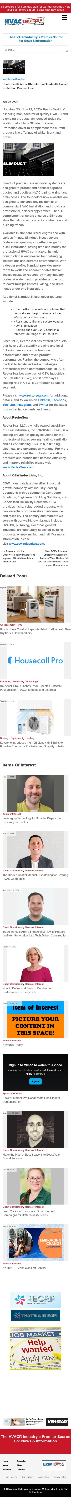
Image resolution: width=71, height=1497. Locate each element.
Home (5, 1461)
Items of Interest (12, 813)
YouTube (9, 404)
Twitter (43, 404)
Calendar (21, 1461)
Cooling (4, 738)
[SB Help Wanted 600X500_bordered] (35, 1348)
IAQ (20, 624)
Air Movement (7, 624)
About (20, 1465)
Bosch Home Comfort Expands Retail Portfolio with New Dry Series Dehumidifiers (35, 631)
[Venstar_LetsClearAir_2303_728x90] (35, 1421)
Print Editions (11, 1477)
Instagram (24, 404)
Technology (31, 681)
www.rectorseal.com (34, 395)
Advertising (43, 1477)
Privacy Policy (59, 1477)
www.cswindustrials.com (26, 543)
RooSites (37, 1492)
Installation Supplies (14, 79)
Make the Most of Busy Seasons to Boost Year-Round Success (32, 1156)
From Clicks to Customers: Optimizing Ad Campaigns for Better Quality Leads (29, 1213)
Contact (21, 1469)
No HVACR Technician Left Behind (24, 1268)
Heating (30, 738)
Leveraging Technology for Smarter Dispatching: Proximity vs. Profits (33, 820)
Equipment (17, 738)
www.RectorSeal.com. (18, 467)
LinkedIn (44, 400)
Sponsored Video (12, 1093)
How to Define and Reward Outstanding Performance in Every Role (27, 990)
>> (53, 558)
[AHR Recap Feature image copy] (35, 1306)
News (5, 1465)
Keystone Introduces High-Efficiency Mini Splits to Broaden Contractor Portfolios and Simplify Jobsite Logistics (32, 744)
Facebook (59, 400)
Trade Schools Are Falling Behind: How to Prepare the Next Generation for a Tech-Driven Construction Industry (35, 933)
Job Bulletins (28, 1477)
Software (18, 681)
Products (5, 681)
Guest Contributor (13, 870)
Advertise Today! (13, 1045)
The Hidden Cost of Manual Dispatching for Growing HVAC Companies (35, 876)
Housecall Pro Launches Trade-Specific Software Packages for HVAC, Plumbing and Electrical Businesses (31, 688)
